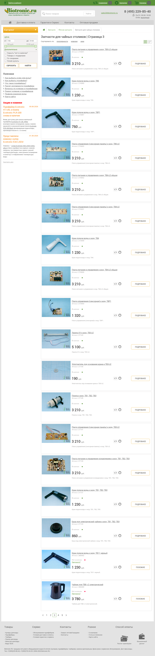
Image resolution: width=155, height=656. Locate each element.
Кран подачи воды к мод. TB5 (85, 81)
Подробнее (140, 63)
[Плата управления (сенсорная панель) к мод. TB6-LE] (56, 155)
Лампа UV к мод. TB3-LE (83, 332)
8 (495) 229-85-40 (137, 11)
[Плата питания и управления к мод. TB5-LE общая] (56, 60)
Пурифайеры (10, 635)
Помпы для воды (11, 639)
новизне (74, 41)
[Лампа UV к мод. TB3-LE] (56, 343)
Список (150, 42)
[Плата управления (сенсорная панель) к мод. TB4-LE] (56, 218)
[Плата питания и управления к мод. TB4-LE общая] (56, 280)
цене (82, 41)
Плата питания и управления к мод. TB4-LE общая (94, 269)
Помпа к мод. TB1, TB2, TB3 (84, 395)
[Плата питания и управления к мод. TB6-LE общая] (56, 186)
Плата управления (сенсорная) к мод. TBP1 (91, 301)
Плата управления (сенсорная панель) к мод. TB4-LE (96, 206)
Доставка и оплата (26, 22)
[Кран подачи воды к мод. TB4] (56, 249)
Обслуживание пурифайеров (43, 633)
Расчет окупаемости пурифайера (19, 86)
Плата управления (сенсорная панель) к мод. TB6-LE (96, 144)
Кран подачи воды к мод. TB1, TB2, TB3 (89, 490)
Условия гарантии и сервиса (43, 637)
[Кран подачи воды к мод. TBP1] (56, 123)
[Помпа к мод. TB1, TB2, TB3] (56, 406)
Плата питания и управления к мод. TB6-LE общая (94, 175)
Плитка (145, 42)
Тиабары (8, 637)
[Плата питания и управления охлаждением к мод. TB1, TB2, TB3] (56, 469)
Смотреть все (8, 162)
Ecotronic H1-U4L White (19, 122)
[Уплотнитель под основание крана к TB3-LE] (56, 375)
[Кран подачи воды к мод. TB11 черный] (56, 564)
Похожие (140, 567)
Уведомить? (76, 562)
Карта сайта (10, 96)
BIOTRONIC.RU (20, 12)
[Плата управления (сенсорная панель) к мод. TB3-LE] (56, 438)
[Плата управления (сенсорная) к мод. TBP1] (56, 312)
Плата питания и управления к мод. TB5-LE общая (94, 49)
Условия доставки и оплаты (43, 635)
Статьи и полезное (95, 635)
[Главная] (43, 30)
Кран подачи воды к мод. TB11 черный (89, 553)
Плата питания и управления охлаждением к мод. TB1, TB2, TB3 (101, 458)
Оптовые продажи (89, 22)
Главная (10, 22)
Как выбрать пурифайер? (16, 80)
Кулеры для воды (11, 633)
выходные (145, 17)
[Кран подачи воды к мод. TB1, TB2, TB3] (56, 501)
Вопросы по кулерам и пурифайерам (21, 88)
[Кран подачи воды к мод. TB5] (56, 92)
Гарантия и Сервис (50, 22)
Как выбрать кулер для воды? (18, 78)
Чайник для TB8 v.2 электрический (87, 584)
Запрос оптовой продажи (70, 633)
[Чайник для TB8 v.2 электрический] (56, 595)
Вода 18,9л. (9, 643)
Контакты (69, 22)
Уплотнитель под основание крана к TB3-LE (91, 364)
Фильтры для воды (12, 641)
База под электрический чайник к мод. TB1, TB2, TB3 (96, 521)
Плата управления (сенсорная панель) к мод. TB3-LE (96, 427)
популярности (62, 41)
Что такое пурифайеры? (15, 83)
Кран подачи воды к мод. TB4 (85, 238)
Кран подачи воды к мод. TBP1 (86, 112)
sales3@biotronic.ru (109, 13)
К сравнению (115, 63)
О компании (93, 633)
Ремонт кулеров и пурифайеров (19, 91)
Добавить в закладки (120, 63)
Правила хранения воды (16, 94)
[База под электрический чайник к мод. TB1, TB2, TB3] (56, 532)
